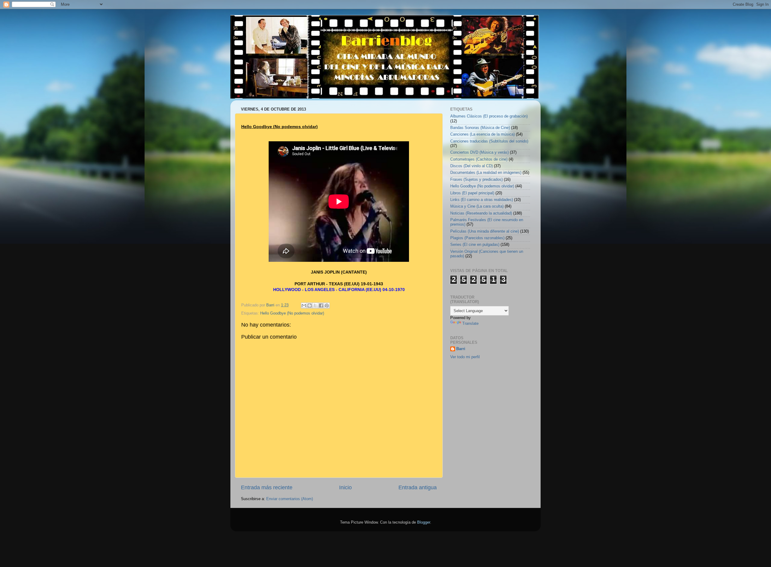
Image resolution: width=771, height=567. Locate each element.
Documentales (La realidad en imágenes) (485, 173)
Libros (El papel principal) (472, 193)
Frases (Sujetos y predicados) (476, 179)
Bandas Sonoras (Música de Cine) (480, 128)
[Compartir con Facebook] (321, 305)
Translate (470, 323)
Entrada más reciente (266, 487)
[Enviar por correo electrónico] (304, 305)
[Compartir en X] (315, 305)
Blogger (423, 522)
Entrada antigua (417, 487)
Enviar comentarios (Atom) (289, 499)
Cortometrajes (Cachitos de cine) (478, 159)
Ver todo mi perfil (465, 357)
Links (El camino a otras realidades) (481, 200)
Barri (460, 349)
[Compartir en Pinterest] (327, 305)
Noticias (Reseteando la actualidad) (481, 213)
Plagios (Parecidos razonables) (477, 238)
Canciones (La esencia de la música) (482, 134)
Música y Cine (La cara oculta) (477, 206)
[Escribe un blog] (310, 305)
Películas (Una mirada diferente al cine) (484, 231)
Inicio (345, 487)
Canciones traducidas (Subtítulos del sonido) (489, 141)
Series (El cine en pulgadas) (474, 245)
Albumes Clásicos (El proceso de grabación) (489, 116)
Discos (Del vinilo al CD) (471, 166)
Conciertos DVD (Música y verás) (479, 152)
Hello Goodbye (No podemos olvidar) (292, 313)
